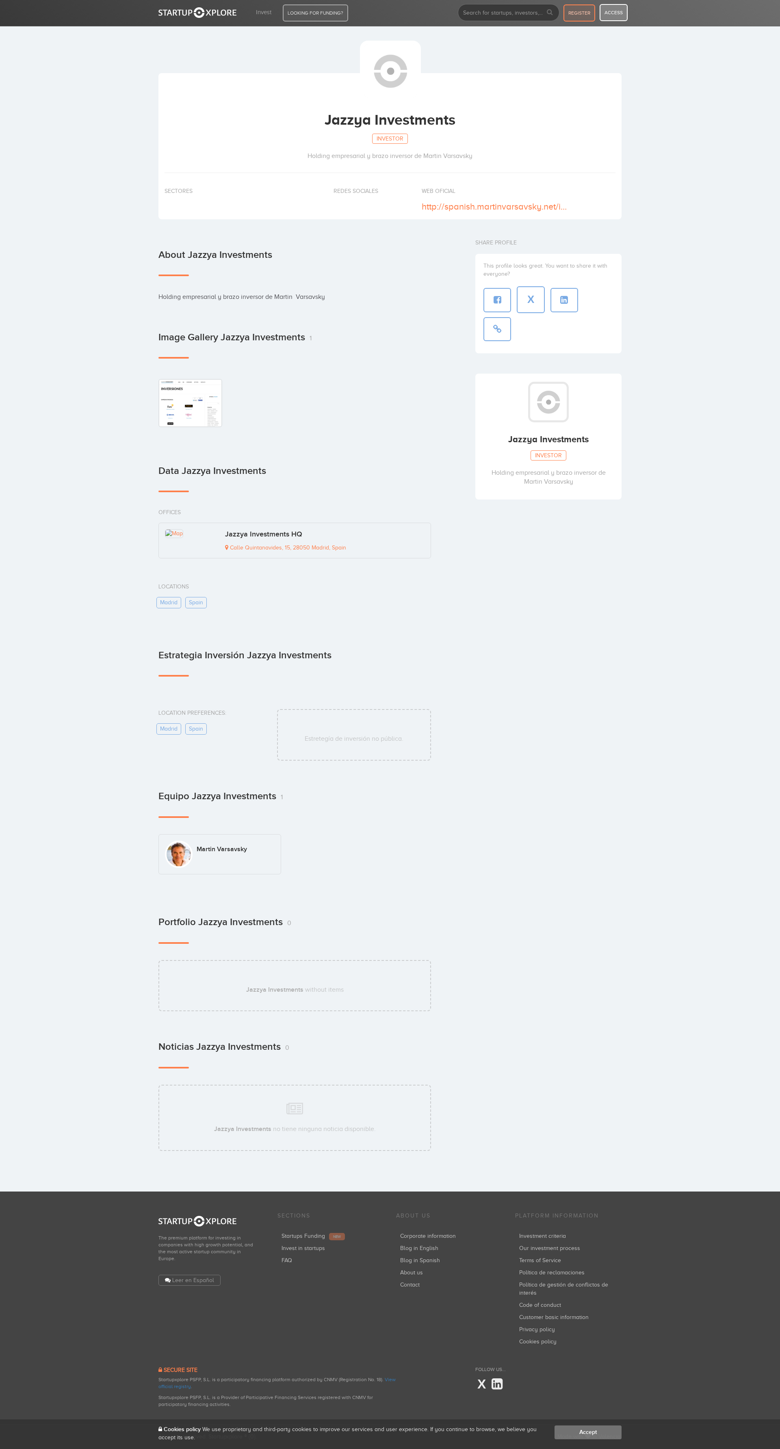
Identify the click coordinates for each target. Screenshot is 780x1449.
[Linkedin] (497, 1384)
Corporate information (428, 1236)
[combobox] (508, 12)
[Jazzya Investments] (190, 403)
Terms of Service (540, 1260)
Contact (410, 1285)
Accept (588, 1432)
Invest (263, 12)
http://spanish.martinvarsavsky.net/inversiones (495, 206)
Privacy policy (537, 1329)
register (579, 13)
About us (411, 1272)
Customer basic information (554, 1317)
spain (196, 602)
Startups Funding (311, 1236)
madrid (169, 602)
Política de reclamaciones (552, 1272)
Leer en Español (193, 1280)
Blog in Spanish (420, 1260)
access (613, 12)
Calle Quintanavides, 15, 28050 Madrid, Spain (287, 548)
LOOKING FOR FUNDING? (315, 13)
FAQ (287, 1260)
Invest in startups (303, 1248)
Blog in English (419, 1248)
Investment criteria (542, 1236)
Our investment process (549, 1248)
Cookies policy (538, 1342)
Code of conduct (540, 1305)
